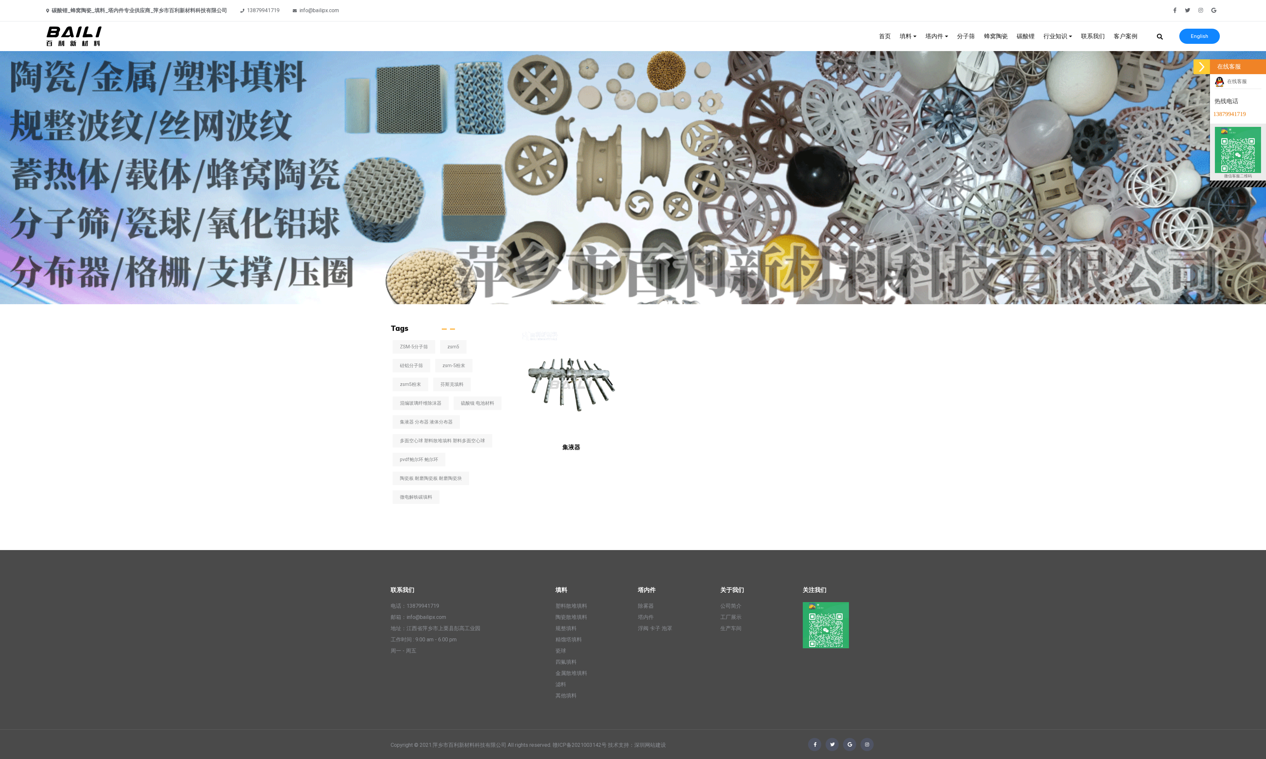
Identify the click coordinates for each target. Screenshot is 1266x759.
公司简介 (730, 606)
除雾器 (646, 606)
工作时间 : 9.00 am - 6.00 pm (424, 639)
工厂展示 (730, 617)
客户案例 (1125, 36)
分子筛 (966, 36)
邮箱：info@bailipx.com (418, 617)
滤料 (561, 684)
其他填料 (566, 695)
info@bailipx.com (319, 10)
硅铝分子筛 (411, 365)
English (1199, 36)
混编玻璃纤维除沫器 (420, 403)
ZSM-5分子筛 (414, 346)
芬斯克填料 (452, 384)
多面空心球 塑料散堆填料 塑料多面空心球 (442, 440)
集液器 (571, 447)
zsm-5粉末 (453, 365)
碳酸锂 (1026, 36)
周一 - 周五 (403, 651)
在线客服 (1235, 81)
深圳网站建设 (650, 745)
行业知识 (1056, 36)
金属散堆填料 (571, 673)
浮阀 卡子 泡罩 (655, 628)
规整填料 (566, 628)
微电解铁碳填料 (416, 497)
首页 (885, 36)
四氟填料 (566, 662)
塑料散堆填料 (571, 606)
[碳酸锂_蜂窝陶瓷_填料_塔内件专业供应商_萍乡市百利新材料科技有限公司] (75, 36)
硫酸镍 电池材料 (477, 403)
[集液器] (571, 381)
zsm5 (453, 346)
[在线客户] (1201, 66)
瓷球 (561, 651)
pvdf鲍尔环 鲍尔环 (419, 459)
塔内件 (935, 36)
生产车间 (730, 628)
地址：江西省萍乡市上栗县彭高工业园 (435, 628)
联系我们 (1093, 36)
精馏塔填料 (569, 639)
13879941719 (263, 10)
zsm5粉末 (410, 384)
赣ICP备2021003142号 (580, 745)
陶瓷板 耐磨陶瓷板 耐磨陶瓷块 (431, 478)
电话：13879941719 (415, 606)
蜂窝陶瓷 (996, 36)
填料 (906, 36)
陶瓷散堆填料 (571, 617)
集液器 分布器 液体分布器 (426, 421)
